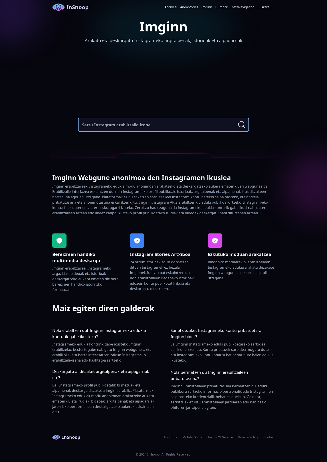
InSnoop (78, 7)
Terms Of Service (220, 437)
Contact (269, 437)
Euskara (263, 7)
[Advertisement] (163, 82)
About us (170, 437)
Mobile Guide (192, 437)
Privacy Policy (248, 437)
